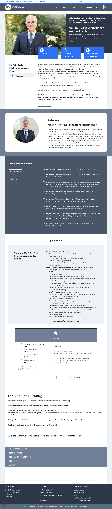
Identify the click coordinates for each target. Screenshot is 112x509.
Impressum (97, 2)
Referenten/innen (79, 492)
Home (55, 7)
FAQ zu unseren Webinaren (82, 500)
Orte (75, 495)
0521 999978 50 (49, 490)
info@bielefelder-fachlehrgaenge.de (54, 495)
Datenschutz (89, 2)
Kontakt (104, 2)
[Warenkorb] (105, 7)
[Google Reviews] (44, 1)
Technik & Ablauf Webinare (82, 498)
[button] (3, 505)
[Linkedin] (41, 1)
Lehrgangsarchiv (79, 490)
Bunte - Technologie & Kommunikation (77, 506)
